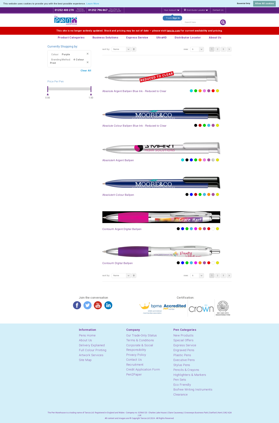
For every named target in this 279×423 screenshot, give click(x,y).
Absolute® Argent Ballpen (118, 160)
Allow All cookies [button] (264, 3)
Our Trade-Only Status (141, 335)
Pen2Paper (134, 374)
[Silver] (213, 160)
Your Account (170, 10)
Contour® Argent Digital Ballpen (122, 229)
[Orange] (200, 90)
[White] (213, 228)
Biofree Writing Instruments (192, 389)
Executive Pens (184, 360)
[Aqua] (191, 90)
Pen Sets (179, 379)
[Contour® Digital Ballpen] (161, 251)
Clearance (180, 394)
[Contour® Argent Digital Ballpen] (161, 217)
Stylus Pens (181, 365)
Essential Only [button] (243, 3)
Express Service (184, 345)
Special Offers (183, 340)
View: (186, 49)
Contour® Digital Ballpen (117, 263)
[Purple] (208, 90)
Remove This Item (87, 54)
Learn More (92, 3)
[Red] (213, 90)
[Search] (223, 22)
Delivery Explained (92, 345)
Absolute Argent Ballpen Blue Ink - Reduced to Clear (134, 91)
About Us (85, 340)
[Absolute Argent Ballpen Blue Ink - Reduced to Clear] (161, 76)
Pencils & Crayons (186, 370)
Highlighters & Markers (189, 375)
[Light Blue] (208, 125)
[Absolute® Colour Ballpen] (161, 182)
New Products (183, 335)
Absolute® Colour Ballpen (118, 195)
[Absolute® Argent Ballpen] (161, 148)
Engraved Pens (183, 350)
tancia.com (173, 30)
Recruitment (135, 364)
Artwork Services (91, 355)
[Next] (229, 49)
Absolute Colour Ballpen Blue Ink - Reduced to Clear (134, 125)
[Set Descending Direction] (133, 49)
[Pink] (204, 90)
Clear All (86, 70)
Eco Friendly (182, 384)
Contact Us (218, 10)
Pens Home (87, 335)
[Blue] (191, 160)
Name (116, 49)
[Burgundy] (200, 125)
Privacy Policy (136, 355)
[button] (100, 3)
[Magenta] (195, 228)
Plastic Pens (182, 355)
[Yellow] (217, 90)
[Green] (195, 90)
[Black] (195, 125)
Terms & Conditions (140, 340)
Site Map (85, 360)
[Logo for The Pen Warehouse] (65, 20)
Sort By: (106, 49)
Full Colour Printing (92, 350)
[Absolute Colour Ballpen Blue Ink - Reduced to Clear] (161, 113)
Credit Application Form (143, 369)
